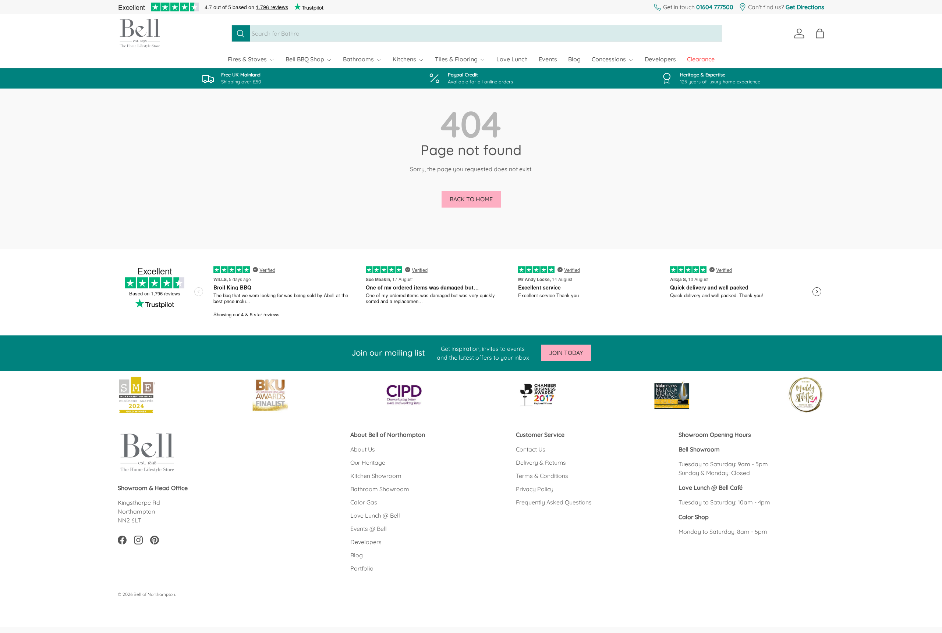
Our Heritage (367, 462)
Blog (574, 59)
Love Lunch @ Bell (375, 515)
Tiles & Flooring (456, 59)
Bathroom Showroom (379, 489)
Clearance (701, 59)
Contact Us (530, 449)
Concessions (609, 59)
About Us (362, 449)
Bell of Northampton (154, 594)
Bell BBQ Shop (305, 59)
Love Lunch (512, 59)
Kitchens (404, 59)
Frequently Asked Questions (554, 502)
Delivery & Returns (541, 462)
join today (566, 352)
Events (548, 59)
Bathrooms (358, 59)
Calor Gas (363, 502)
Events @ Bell (368, 528)
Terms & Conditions (542, 475)
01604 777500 (714, 7)
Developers (660, 59)
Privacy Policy (534, 489)
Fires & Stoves (247, 59)
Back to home (471, 199)
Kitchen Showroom (375, 475)
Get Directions (805, 7)
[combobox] (477, 33)
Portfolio (361, 568)
